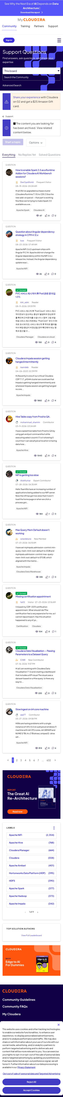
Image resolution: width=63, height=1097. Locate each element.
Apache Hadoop (18, 895)
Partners (39, 26)
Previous (25, 912)
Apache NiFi (21, 269)
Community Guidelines (18, 999)
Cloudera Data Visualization (29, 688)
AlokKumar (25, 480)
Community (9, 26)
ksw (22, 240)
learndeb (24, 367)
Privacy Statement (26, 1067)
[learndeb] (9, 360)
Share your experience (27, 97)
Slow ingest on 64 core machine (32, 709)
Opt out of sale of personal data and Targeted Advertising (31, 1073)
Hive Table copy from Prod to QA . (33, 416)
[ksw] (9, 234)
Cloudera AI (39, 210)
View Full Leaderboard (31, 935)
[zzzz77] (9, 711)
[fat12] (9, 595)
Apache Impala (23, 395)
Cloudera (36, 626)
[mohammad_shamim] (9, 419)
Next (37, 912)
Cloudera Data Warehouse (28, 572)
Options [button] (34, 142)
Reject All (31, 1082)
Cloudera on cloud (46, 337)
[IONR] (9, 650)
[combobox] (31, 77)
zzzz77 (23, 715)
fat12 (22, 602)
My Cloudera (11, 1014)
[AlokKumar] (9, 474)
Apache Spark (22, 210)
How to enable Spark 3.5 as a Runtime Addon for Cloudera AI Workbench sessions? (35, 173)
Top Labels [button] (53, 825)
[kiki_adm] (9, 292)
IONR (22, 660)
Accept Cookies (31, 1090)
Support (53, 26)
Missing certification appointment (33, 596)
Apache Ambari (17, 865)
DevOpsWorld (27, 182)
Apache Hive (22, 450)
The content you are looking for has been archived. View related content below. (33, 128)
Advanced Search (12, 85)
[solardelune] (9, 532)
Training (25, 26)
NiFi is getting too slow (27, 475)
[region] (31, 1058)
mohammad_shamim (30, 422)
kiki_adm (24, 302)
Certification (22, 626)
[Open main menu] (59, 40)
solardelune (25, 539)
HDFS (12, 880)
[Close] (58, 1024)
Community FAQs (14, 1006)
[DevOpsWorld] (9, 172)
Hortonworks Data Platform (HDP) (27, 873)
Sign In (9, 40)
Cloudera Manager (24, 337)
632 (49, 760)
